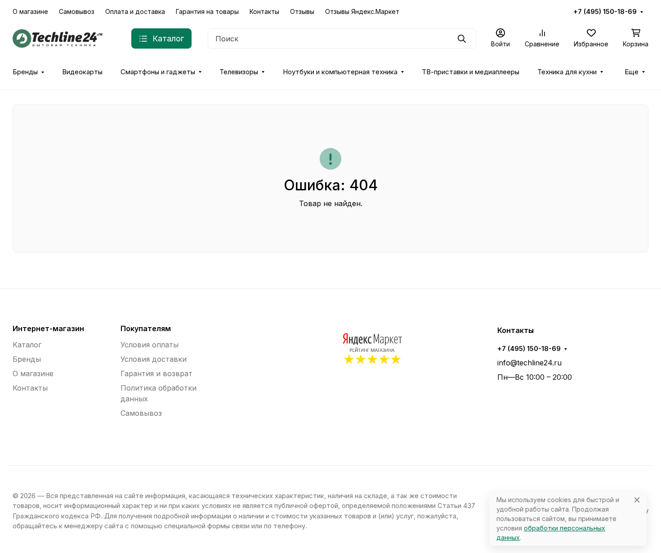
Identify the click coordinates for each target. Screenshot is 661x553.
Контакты (264, 11)
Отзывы (302, 11)
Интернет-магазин (48, 328)
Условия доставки (154, 359)
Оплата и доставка (135, 11)
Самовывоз (76, 11)
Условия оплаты (150, 344)
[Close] (636, 499)
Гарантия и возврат (156, 373)
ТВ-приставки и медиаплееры (470, 72)
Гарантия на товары (207, 11)
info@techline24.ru (529, 362)
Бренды (25, 72)
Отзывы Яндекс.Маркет (362, 11)
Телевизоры (238, 72)
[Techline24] (58, 37)
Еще (632, 72)
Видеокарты (82, 72)
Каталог (27, 344)
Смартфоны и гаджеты (158, 72)
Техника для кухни (567, 72)
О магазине (30, 11)
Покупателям (146, 328)
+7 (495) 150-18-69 (605, 12)
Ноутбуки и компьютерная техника (340, 72)
